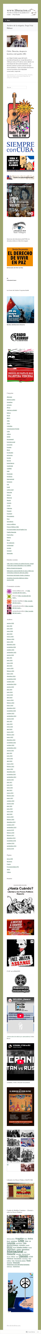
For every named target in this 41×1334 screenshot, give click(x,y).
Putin (13, 1260)
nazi (17, 1256)
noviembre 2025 (11, 647)
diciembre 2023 (11, 708)
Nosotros (9, 861)
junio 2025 (9, 660)
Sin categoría (10, 542)
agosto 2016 (10, 848)
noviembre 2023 (11, 710)
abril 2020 (9, 814)
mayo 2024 (10, 695)
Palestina (9, 508)
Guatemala (10, 466)
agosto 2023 (10, 718)
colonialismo (19, 1243)
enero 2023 (10, 737)
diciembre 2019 (11, 822)
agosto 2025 (10, 655)
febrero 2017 (10, 835)
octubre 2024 (10, 681)
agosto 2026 (10, 623)
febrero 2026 (10, 639)
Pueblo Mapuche (11, 532)
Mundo (9, 500)
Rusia (8, 540)
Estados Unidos (22, 1247)
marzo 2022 (10, 763)
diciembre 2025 (11, 644)
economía (12, 76)
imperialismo (25, 1249)
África (8, 407)
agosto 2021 (10, 779)
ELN (14, 1247)
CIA (30, 1241)
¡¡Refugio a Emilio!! (12, 410)
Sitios (8, 869)
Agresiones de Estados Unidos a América (18, 575)
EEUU (8, 450)
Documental (10, 439)
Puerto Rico (10, 534)
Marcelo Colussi (26, 1254)
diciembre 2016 (11, 838)
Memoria (9, 497)
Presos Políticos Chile (13, 527)
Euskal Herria (10, 463)
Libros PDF (10, 859)
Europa (9, 460)
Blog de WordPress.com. (14, 1325)
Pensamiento (10, 516)
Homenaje (9, 473)
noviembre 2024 (11, 679)
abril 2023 (9, 729)
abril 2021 (9, 790)
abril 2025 (9, 665)
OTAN (8, 505)
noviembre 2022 (11, 742)
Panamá (9, 511)
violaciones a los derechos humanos (18, 1264)
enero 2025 (10, 673)
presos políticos (11, 524)
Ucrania (9, 548)
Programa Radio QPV (13, 866)
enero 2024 (10, 705)
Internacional (10, 479)
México (9, 495)
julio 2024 (9, 689)
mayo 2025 (10, 663)
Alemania (9, 397)
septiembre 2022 (11, 748)
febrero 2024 (10, 702)
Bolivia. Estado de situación (14, 568)
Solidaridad (16, 77)
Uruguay (9, 550)
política (9, 1260)
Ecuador (9, 447)
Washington (16, 1266)
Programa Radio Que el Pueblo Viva (17, 529)
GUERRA (9, 468)
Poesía (9, 864)
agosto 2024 (10, 687)
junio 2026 (9, 628)
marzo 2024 (10, 700)
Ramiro (9, 537)
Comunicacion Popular (13, 428)
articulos (30, 74)
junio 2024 (9, 692)
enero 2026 (10, 641)
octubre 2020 (10, 801)
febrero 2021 (10, 795)
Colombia (9, 426)
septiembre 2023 (11, 716)
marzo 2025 (10, 668)
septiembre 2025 (11, 652)
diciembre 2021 (11, 771)
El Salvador (10, 452)
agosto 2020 (10, 803)
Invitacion (9, 481)
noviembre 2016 (11, 840)
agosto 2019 (10, 830)
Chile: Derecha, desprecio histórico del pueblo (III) (17, 52)
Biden (25, 1238)
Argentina (9, 402)
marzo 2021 (10, 793)
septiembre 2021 (11, 777)
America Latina (23, 74)
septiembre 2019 (11, 827)
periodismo (10, 521)
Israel (8, 487)
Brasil (8, 415)
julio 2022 (9, 753)
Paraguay (9, 513)
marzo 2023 (10, 732)
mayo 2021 (10, 787)
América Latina (11, 1238)
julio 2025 (9, 657)
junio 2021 (9, 785)
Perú (8, 519)
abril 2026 (9, 634)
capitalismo (14, 1241)
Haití (8, 471)
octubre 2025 (10, 649)
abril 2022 (9, 761)
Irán (8, 484)
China (8, 423)
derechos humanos (12, 1245)
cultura (9, 434)
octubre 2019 (10, 824)
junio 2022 (9, 755)
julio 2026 (9, 626)
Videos (9, 872)
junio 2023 (9, 724)
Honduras (9, 476)
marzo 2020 (10, 816)
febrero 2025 (10, 671)
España (9, 458)
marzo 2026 (10, 636)
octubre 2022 (10, 745)
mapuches (18, 1254)
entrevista (9, 455)
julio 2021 (9, 782)
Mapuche (25, 76)
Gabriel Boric (11, 1249)
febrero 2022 (10, 766)
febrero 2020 (10, 819)
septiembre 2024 (11, 684)
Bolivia (9, 413)
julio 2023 (9, 721)
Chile (8, 76)
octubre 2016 (10, 843)
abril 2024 (9, 697)
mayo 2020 (10, 811)
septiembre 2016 (11, 846)
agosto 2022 (10, 750)
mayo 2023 (10, 726)
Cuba (8, 431)
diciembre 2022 (11, 740)
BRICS (8, 418)
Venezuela (10, 553)
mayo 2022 (10, 758)
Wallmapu (9, 1266)
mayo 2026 (10, 631)
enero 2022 (10, 769)
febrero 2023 (10, 734)
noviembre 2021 (11, 774)
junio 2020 (9, 809)
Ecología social (11, 442)
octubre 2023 (10, 713)
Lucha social (19, 76)
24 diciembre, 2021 (12, 74)
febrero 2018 (10, 832)
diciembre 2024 (11, 676)
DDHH (8, 436)
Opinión (9, 503)
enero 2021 (10, 798)
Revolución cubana (20, 1260)
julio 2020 (9, 806)
